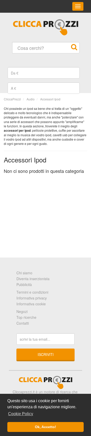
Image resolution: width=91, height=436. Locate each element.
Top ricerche (26, 317)
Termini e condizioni (32, 292)
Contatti (22, 323)
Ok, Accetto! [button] (45, 427)
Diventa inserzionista (33, 278)
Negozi (22, 311)
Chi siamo (24, 272)
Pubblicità (24, 284)
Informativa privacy (31, 297)
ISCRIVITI (46, 354)
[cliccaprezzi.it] (45, 27)
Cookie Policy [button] (20, 414)
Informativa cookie (31, 303)
